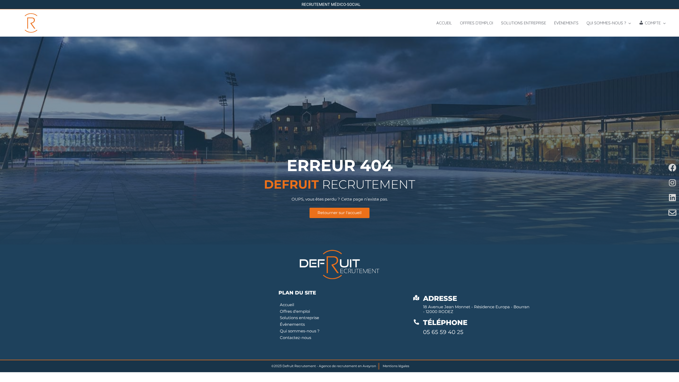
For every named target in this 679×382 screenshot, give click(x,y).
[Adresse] (416, 298)
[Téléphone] (416, 322)
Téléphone (445, 322)
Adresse (440, 298)
